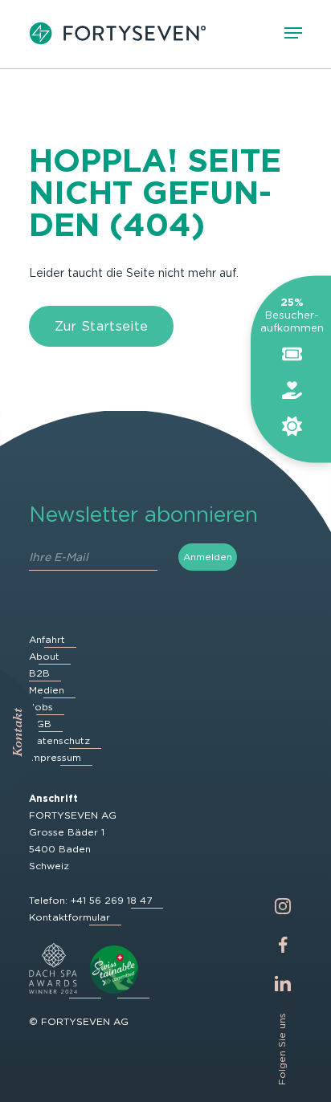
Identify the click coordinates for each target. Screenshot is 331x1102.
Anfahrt (47, 639)
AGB (40, 724)
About (44, 656)
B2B (39, 673)
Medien (46, 690)
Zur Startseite (101, 326)
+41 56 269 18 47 (111, 900)
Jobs (41, 707)
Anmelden (207, 557)
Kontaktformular (69, 917)
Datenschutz (59, 740)
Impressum (55, 757)
